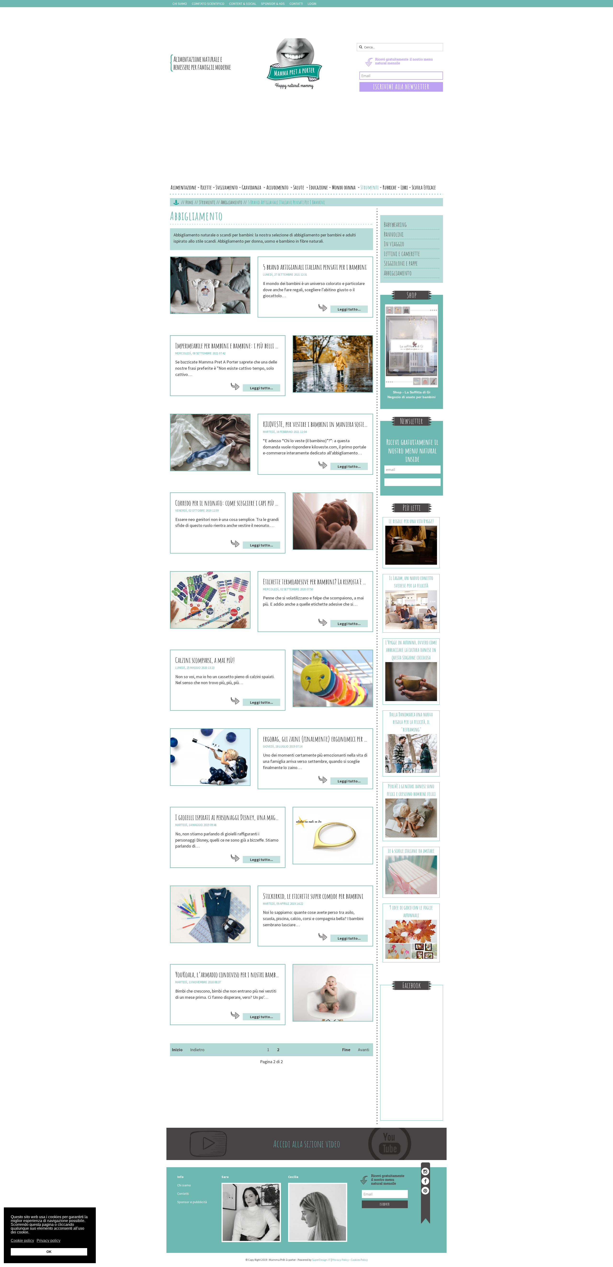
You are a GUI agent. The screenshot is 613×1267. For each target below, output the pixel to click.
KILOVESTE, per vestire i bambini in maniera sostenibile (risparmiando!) (315, 424)
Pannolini (393, 234)
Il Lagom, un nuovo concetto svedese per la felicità (411, 582)
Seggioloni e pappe (401, 263)
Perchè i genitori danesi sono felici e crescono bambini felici (411, 790)
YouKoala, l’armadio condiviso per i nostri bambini (227, 974)
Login (312, 3)
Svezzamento (227, 187)
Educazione (318, 187)
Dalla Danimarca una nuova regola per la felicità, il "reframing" (411, 722)
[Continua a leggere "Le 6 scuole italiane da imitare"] (411, 874)
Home (189, 202)
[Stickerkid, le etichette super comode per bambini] (210, 914)
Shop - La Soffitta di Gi (411, 392)
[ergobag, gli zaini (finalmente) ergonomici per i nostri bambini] (210, 757)
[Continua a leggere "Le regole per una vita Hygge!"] (411, 545)
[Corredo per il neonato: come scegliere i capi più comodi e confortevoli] (333, 521)
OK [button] (48, 1252)
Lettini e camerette (402, 254)
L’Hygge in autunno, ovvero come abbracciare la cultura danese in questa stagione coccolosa (411, 650)
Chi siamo (179, 3)
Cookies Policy (359, 1259)
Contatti (296, 3)
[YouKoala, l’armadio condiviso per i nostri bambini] (333, 992)
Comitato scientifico (208, 3)
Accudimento (277, 187)
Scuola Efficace (424, 187)
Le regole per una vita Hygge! (411, 521)
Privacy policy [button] (48, 1241)
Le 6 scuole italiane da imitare (411, 851)
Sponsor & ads (273, 3)
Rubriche (390, 187)
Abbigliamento (231, 202)
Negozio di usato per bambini (411, 397)
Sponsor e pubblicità (192, 1202)
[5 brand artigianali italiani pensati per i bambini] (210, 285)
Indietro (197, 1049)
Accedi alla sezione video (306, 1144)
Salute (299, 187)
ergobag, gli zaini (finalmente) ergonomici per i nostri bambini (315, 739)
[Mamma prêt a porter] (246, 63)
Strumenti (370, 187)
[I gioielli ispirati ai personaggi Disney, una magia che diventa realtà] (333, 835)
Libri (404, 187)
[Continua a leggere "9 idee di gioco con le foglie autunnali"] (411, 939)
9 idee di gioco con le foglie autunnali (411, 911)
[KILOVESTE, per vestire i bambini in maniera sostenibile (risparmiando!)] (210, 442)
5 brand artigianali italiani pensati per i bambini (315, 267)
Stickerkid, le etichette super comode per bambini (313, 896)
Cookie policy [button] (22, 1241)
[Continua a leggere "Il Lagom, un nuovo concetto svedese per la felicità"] (411, 609)
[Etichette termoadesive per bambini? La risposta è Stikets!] (210, 600)
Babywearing (395, 224)
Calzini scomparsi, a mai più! (205, 660)
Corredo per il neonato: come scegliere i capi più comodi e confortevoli (227, 503)
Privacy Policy (340, 1259)
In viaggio (394, 244)
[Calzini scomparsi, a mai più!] (333, 678)
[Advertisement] (306, 146)
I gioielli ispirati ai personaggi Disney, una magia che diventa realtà (227, 817)
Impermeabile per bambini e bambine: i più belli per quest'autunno (227, 346)
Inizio (177, 1049)
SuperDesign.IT (321, 1259)
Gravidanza (252, 187)
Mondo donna (344, 187)
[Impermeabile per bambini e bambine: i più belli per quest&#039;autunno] (333, 364)
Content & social (242, 3)
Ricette (206, 187)
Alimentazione (183, 187)
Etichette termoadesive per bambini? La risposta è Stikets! (315, 582)
